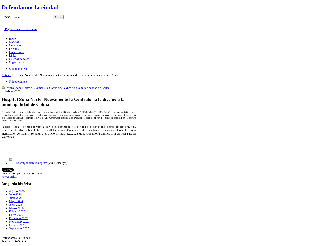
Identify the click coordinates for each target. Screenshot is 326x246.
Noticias (6, 75)
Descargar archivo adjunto (31, 163)
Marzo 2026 (16, 208)
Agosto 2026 (17, 191)
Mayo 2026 (16, 201)
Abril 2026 (15, 204)
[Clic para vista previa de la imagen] (56, 88)
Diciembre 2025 (18, 218)
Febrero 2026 (17, 211)
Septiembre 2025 (19, 228)
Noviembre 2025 (19, 221)
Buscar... (7, 16)
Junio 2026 (15, 197)
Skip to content (18, 68)
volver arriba (9, 176)
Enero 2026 (16, 214)
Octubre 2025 (17, 225)
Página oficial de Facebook (20, 29)
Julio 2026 (15, 194)
